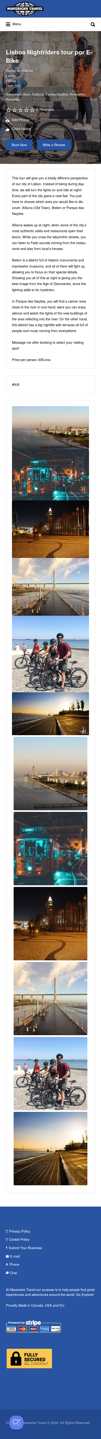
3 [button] (45, 454)
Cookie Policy (19, 524)
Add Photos (20, 120)
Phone (14, 549)
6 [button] (60, 454)
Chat (13, 558)
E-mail (15, 541)
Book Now (19, 144)
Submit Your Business (25, 533)
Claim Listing (21, 128)
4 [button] (50, 454)
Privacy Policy (19, 516)
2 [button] (41, 454)
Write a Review (54, 144)
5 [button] (55, 454)
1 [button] (36, 454)
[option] (50, 427)
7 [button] (64, 454)
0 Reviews (45, 109)
